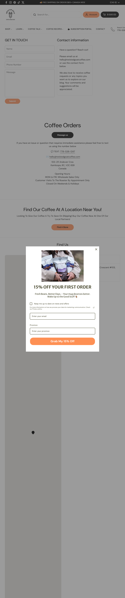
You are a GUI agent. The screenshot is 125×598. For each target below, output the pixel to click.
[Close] (96, 249)
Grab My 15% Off (62, 341)
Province (33, 325)
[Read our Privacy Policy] (93, 307)
